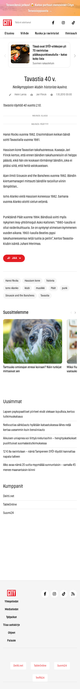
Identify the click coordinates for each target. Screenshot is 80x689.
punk (64, 288)
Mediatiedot (11, 609)
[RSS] (73, 594)
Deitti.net (8, 496)
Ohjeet (11, 632)
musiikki (40, 288)
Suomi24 (8, 513)
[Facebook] (53, 22)
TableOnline (10, 504)
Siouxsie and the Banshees (19, 295)
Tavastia (45, 295)
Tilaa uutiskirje (11, 625)
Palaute (11, 640)
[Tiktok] (73, 22)
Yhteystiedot (11, 601)
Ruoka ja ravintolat (47, 33)
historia (50, 280)
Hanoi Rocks (11, 280)
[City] (11, 593)
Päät (53, 288)
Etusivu (9, 33)
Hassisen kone (32, 280)
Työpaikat (11, 617)
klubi (27, 288)
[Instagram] (63, 22)
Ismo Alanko (11, 288)
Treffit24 (40, 677)
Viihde (25, 33)
